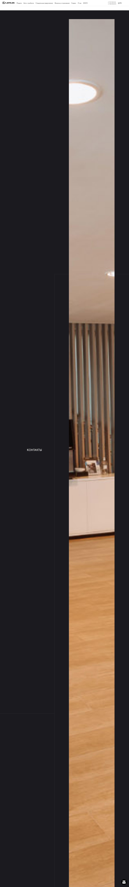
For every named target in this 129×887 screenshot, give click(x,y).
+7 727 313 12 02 (112, 2)
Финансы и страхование (62, 3)
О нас (80, 3)
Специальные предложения (44, 3)
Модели (19, 3)
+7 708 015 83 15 (112, 4)
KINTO (85, 3)
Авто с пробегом (29, 3)
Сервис (73, 3)
